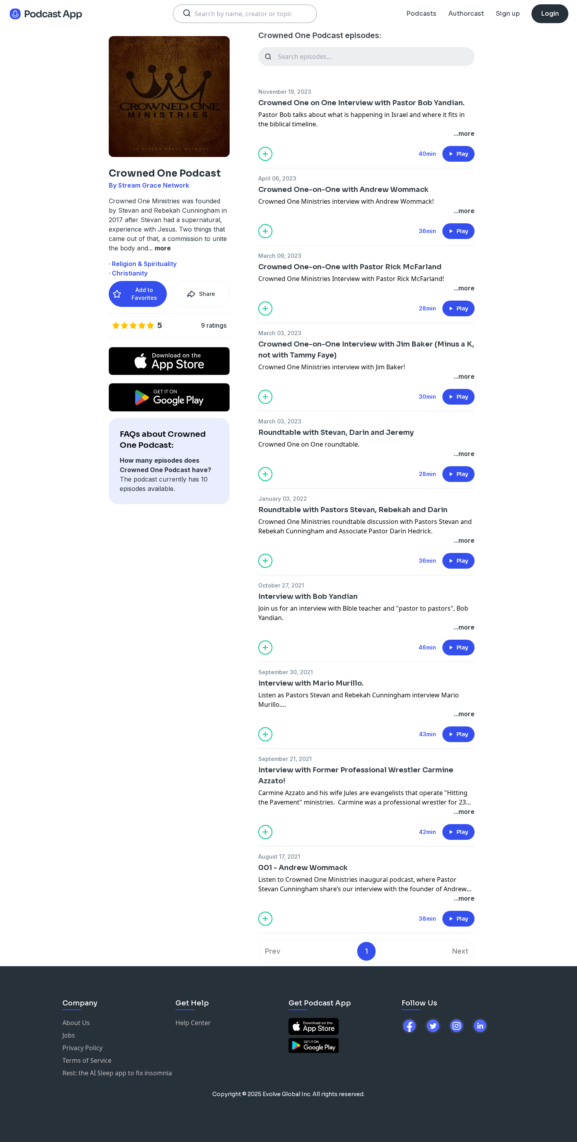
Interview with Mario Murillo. (311, 683)
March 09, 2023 (279, 255)
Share (207, 293)
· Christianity (128, 273)
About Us (76, 1022)
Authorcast (466, 13)
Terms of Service (86, 1060)
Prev (272, 951)
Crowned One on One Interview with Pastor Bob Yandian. (361, 103)
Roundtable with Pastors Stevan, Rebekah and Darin (352, 509)
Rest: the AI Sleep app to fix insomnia (117, 1073)
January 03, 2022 (282, 498)
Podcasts (421, 13)
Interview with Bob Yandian (308, 596)
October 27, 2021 (281, 585)
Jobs (68, 1035)
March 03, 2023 (279, 333)
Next (460, 951)
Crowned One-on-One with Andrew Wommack (343, 189)
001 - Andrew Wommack (303, 867)
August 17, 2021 (279, 856)
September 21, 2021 (285, 758)
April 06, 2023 (277, 178)
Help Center (193, 1022)
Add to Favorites (144, 293)
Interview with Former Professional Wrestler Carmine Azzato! (355, 775)
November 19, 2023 (284, 91)
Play (462, 153)
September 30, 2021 (285, 672)
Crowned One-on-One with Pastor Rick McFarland (350, 267)
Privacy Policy (82, 1047)
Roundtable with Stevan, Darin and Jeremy (336, 432)
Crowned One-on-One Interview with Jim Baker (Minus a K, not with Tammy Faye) (366, 349)
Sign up (508, 13)
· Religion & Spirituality (143, 264)
